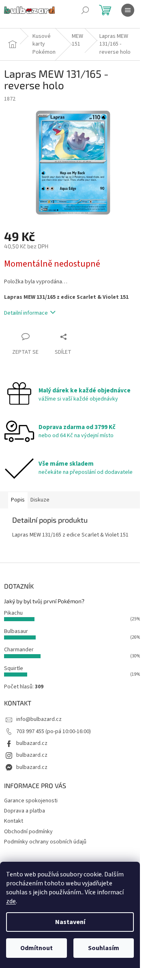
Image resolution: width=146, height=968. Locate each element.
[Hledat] (85, 10)
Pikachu (13, 613)
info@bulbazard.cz (39, 719)
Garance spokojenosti (31, 801)
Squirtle (13, 668)
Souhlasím (103, 948)
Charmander (19, 650)
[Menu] (128, 10)
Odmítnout (36, 948)
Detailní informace (26, 313)
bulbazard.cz (31, 743)
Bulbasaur (16, 631)
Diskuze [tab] (39, 500)
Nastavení (70, 922)
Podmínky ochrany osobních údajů (45, 842)
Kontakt (13, 821)
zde (11, 901)
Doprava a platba (24, 811)
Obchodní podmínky (28, 832)
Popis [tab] (18, 500)
